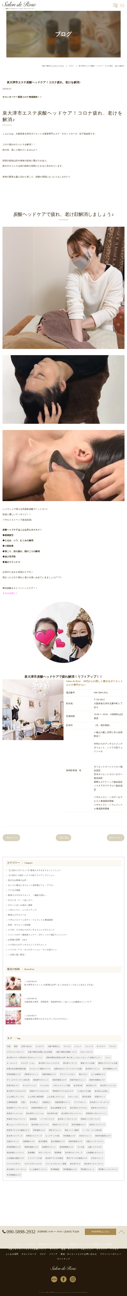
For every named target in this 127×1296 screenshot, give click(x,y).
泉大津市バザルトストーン (71, 1113)
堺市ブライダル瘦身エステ (77, 1158)
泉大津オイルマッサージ (93, 1164)
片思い (23, 1102)
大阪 (8, 1046)
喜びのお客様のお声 (17, 880)
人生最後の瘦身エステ (15, 1158)
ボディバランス (45, 1152)
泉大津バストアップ (14, 1136)
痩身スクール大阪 (87, 1063)
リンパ (108, 1057)
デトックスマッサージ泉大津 (18, 1080)
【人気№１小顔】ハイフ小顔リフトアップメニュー (31, 875)
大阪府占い (46, 1102)
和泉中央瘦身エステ (103, 1136)
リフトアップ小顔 (35, 1158)
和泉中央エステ (13, 1085)
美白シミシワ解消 (72, 1130)
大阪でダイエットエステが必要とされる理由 (90, 1244)
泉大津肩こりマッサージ (16, 1169)
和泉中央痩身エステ (97, 1080)
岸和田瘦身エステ (14, 1147)
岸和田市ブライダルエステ (63, 1091)
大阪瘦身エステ (29, 1141)
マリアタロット (80, 1102)
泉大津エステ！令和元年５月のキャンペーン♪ (24, 1057)
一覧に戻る (63, 838)
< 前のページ (11, 838)
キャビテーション (30, 1085)
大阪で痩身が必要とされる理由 (40, 1052)
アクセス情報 (14, 890)
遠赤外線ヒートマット (15, 1152)
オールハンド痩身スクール (40, 1069)
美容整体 (58, 1152)
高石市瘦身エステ (78, 1124)
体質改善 (33, 1119)
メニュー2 (89, 1046)
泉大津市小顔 (52, 1113)
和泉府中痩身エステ (39, 1108)
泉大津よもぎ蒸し (101, 1091)
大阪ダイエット (13, 1141)
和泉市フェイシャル (14, 1113)
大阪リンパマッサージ (95, 1141)
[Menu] (122, 5)
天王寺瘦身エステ (14, 1175)
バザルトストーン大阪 (61, 1085)
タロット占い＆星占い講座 (20, 905)
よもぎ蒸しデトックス (15, 1097)
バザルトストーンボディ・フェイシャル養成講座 (30, 920)
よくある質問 (12, 1254)
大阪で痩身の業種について (66, 1052)
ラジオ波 (80, 1147)
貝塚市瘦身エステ (31, 1147)
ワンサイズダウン (14, 1164)
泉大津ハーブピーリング (67, 1119)
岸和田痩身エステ (14, 1074)
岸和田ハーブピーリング (90, 1119)
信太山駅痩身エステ (58, 1108)
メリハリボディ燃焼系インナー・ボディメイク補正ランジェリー (37, 935)
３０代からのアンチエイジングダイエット (27, 945)
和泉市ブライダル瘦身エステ (18, 1130)
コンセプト (39, 1046)
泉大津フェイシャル (108, 1085)
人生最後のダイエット (95, 1152)
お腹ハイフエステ (95, 1147)
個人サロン (83, 1074)
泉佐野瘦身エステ (66, 1147)
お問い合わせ (26, 1046)
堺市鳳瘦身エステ (70, 1169)
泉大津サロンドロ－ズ (74, 1152)
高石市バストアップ (97, 1124)
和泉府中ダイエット (41, 1080)
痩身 (16, 1046)
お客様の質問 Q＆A (17, 940)
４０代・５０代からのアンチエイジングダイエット (31, 930)
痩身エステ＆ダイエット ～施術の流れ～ (27, 895)
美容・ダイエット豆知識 (19, 925)
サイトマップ (63, 1259)
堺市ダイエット (55, 1130)
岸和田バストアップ (34, 1136)
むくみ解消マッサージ (38, 1169)
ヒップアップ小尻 (52, 1136)
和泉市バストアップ (60, 1124)
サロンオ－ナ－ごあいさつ (20, 900)
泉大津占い (34, 1102)
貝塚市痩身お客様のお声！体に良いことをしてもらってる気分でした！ (74, 1057)
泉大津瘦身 (43, 1141)
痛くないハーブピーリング (17, 1124)
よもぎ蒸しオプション (56, 1097)
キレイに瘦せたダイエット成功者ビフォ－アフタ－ (31, 885)
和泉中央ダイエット (78, 1080)
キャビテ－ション (28, 1063)
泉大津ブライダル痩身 (54, 1158)
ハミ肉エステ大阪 (84, 1091)
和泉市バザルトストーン (16, 1119)
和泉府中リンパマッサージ (17, 1108)
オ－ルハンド (12, 1063)
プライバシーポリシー (15, 1052)
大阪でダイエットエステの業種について (27, 1249)
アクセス (112, 1046)
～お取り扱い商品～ (17, 955)
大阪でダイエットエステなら (52, 1244)
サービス (67, 1046)
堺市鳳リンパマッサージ (107, 1169)
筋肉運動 (31, 1152)
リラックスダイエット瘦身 (56, 1164)
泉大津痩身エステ (110, 1069)
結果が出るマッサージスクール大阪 (68, 1069)
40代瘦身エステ (69, 1136)
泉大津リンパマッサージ (99, 1102)
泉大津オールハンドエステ (49, 1063)
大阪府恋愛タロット (62, 1102)
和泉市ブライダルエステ (39, 1091)
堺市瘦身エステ (39, 1130)
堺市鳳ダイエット (87, 1169)
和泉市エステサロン (99, 1108)
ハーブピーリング (47, 1119)
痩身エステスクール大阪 (107, 1063)
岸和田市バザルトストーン (96, 1113)
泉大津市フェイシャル (35, 1113)
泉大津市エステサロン (78, 1108)
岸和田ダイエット (31, 1074)
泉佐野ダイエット (49, 1147)
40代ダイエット (85, 1136)
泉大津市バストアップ (40, 1124)
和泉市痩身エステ (59, 1080)
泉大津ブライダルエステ (16, 1091)
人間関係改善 (12, 1102)
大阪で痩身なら (54, 1046)
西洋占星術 (86, 1097)
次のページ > (115, 838)
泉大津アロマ (75, 1164)
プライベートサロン (67, 1074)
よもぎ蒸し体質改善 (36, 1097)
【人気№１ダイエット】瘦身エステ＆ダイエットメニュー (34, 870)
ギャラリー (101, 1046)
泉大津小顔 (78, 1085)
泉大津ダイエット (92, 1069)
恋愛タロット (100, 1097)
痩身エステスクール (17, 915)
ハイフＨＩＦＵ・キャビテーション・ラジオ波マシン (32, 950)
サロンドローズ (86, 1052)
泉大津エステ (91, 1085)
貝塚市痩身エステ (49, 1074)
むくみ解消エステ (98, 1074)
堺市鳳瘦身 (55, 1169)
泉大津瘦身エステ (58, 1141)
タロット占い (73, 1097)
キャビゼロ (44, 1085)
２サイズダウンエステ (33, 1164)
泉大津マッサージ (70, 1063)
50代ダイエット (97, 1158)
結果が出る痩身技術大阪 (16, 1069)
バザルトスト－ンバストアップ (22, 910)
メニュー (77, 1046)
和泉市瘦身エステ (75, 1141)
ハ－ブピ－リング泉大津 (91, 1130)
